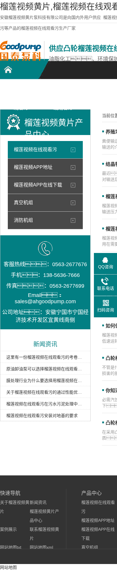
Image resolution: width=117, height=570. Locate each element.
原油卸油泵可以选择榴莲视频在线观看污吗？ (45, 368)
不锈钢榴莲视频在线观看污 (63, 93)
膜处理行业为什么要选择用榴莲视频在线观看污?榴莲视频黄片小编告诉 (45, 380)
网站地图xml (41, 547)
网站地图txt (10, 547)
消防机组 (23, 220)
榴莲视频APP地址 (33, 167)
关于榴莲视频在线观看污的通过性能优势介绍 (45, 392)
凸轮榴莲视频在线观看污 (21, 93)
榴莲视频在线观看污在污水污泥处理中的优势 (45, 403)
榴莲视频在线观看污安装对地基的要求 (42, 415)
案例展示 (8, 529)
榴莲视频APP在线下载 (38, 184)
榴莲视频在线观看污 (35, 149)
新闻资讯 (38, 502)
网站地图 (8, 567)
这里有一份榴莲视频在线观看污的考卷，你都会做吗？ (45, 357)
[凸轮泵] (20, 59)
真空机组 (23, 202)
